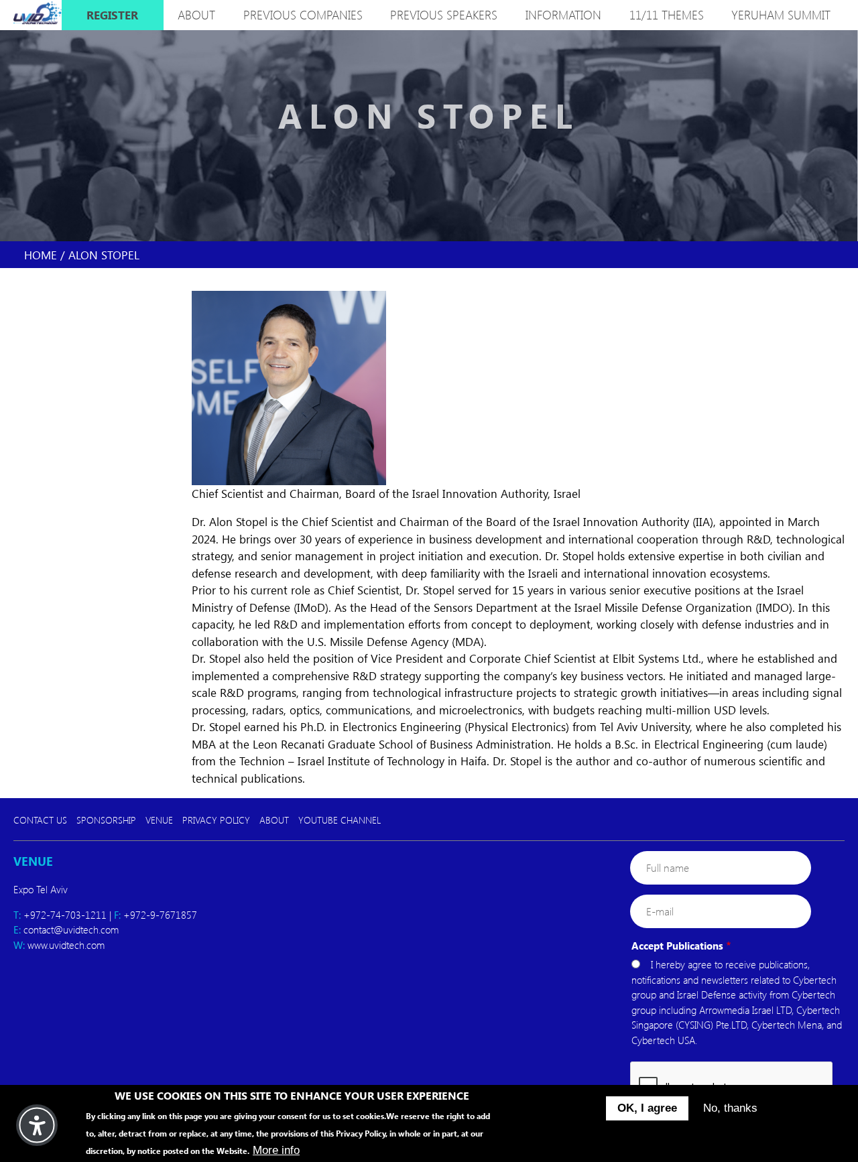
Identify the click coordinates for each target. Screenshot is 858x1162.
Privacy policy (216, 820)
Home (40, 254)
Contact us (40, 820)
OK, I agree (647, 1108)
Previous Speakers (443, 15)
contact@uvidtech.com (71, 929)
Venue (159, 820)
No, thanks (730, 1108)
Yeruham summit (781, 15)
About (274, 820)
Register (112, 14)
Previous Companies (303, 15)
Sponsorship (106, 820)
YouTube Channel (339, 820)
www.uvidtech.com (66, 945)
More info (276, 1149)
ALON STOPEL (103, 254)
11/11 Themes (666, 15)
